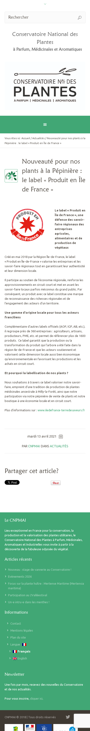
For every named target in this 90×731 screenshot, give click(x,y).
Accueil (25, 138)
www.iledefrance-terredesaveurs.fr (61, 410)
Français (23, 651)
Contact (15, 623)
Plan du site (18, 637)
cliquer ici (36, 698)
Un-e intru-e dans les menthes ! (28, 602)
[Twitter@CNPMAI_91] (68, 717)
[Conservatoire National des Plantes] (45, 85)
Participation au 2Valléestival (27, 595)
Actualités (38, 138)
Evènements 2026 (20, 576)
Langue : (16, 644)
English (22, 658)
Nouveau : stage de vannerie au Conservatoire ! (39, 569)
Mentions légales (21, 630)
